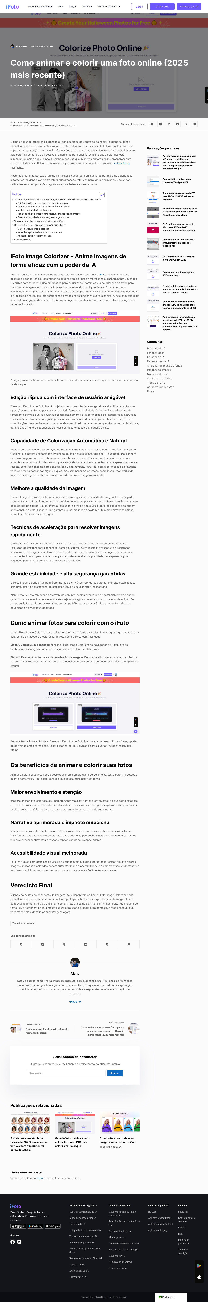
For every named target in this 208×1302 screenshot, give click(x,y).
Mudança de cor (44, 46)
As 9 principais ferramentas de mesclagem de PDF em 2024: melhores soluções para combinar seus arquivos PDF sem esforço (180, 323)
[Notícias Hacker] (178, 124)
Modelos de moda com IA (82, 1217)
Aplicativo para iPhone (160, 1217)
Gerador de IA (155, 357)
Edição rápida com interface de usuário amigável (43, 203)
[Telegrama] (186, 124)
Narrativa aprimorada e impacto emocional (40, 232)
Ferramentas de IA (158, 361)
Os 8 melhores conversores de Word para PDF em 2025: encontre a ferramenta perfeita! (179, 227)
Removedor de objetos (120, 1262)
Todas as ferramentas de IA (83, 1211)
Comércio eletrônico (159, 378)
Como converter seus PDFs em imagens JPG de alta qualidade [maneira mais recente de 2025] (179, 304)
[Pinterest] (64, 944)
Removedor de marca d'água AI (85, 1258)
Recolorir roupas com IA (82, 1242)
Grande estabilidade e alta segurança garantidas (43, 217)
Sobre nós (87, 6)
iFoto (102, 274)
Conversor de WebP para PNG (124, 1243)
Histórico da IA (156, 348)
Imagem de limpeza (159, 369)
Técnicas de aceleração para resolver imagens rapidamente (49, 213)
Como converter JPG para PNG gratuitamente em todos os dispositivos (178, 242)
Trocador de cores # (23, 923)
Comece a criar (189, 6)
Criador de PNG (117, 1255)
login (40, 1178)
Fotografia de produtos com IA (85, 1230)
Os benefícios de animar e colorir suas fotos (40, 225)
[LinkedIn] (169, 124)
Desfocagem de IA (79, 1270)
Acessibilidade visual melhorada (35, 235)
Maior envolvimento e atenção (33, 229)
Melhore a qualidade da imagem (34, 210)
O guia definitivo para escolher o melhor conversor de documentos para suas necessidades (180, 289)
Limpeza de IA (156, 352)
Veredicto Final (23, 239)
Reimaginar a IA (77, 1276)
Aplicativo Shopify (158, 1230)
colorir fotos (122, 163)
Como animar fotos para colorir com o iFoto (39, 221)
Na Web (152, 1211)
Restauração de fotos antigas (123, 1249)
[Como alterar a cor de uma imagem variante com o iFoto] (120, 1122)
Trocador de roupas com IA (83, 1236)
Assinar (114, 1073)
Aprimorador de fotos (160, 387)
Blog (60, 6)
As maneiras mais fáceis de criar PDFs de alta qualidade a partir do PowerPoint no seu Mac (180, 211)
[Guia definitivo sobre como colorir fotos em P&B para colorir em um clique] (75, 1122)
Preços (72, 6)
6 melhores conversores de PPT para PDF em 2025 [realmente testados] (179, 196)
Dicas (150, 391)
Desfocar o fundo (118, 1268)
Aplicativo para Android (160, 1224)
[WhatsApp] (195, 124)
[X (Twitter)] (160, 124)
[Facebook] (152, 124)
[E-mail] (129, 944)
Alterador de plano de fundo (164, 365)
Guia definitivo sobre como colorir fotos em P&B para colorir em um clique (72, 1142)
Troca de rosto (156, 382)
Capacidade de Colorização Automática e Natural (44, 206)
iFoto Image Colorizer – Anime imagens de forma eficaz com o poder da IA (57, 199)
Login (139, 6)
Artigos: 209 (75, 1002)
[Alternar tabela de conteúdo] (100, 195)
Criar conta (162, 6)
